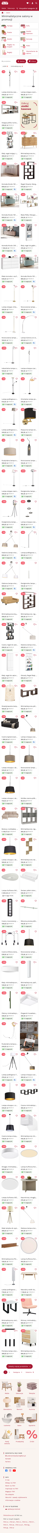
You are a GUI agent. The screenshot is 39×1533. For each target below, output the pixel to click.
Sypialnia (32, 1425)
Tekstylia (32, 1393)
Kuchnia (32, 1409)
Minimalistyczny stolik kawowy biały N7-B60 (18, 1320)
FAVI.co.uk (19, 1525)
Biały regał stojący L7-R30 (11, 153)
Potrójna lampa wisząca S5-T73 (13, 1351)
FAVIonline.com (8, 1515)
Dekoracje (11, 8)
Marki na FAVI (10, 1486)
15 (16, 1331)
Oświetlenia (7, 1409)
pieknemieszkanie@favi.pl (16, 1456)
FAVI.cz (6, 1522)
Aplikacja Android (14, 1509)
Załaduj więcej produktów (18, 1366)
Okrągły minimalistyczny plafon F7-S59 (16, 1167)
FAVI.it (5, 1525)
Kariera (7, 1461)
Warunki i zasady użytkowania (16, 1497)
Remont (19, 1409)
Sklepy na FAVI (10, 1483)
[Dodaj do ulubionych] (35, 225)
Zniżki (32, 1441)
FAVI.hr (31, 1522)
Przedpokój (20, 1441)
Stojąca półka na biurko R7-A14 (13, 123)
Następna (16, 1372)
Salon (8, 13)
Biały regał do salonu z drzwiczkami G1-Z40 (18, 675)
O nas (7, 1480)
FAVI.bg (27, 1525)
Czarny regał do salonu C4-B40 (13, 645)
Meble (4, 8)
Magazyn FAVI (10, 1491)
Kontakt (8, 1459)
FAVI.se (12, 1525)
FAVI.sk (12, 1522)
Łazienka (7, 1425)
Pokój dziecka (7, 1442)
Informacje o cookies (12, 1500)
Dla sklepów (9, 1494)
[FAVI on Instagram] (10, 1471)
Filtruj (33, 61)
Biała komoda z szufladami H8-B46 (15, 276)
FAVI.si (11, 1528)
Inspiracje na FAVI (11, 1488)
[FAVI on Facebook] (6, 1471)
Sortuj (22, 61)
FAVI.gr (6, 1528)
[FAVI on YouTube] (14, 1471)
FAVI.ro (18, 1522)
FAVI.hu (25, 1522)
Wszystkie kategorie (27, 8)
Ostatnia (29, 1372)
